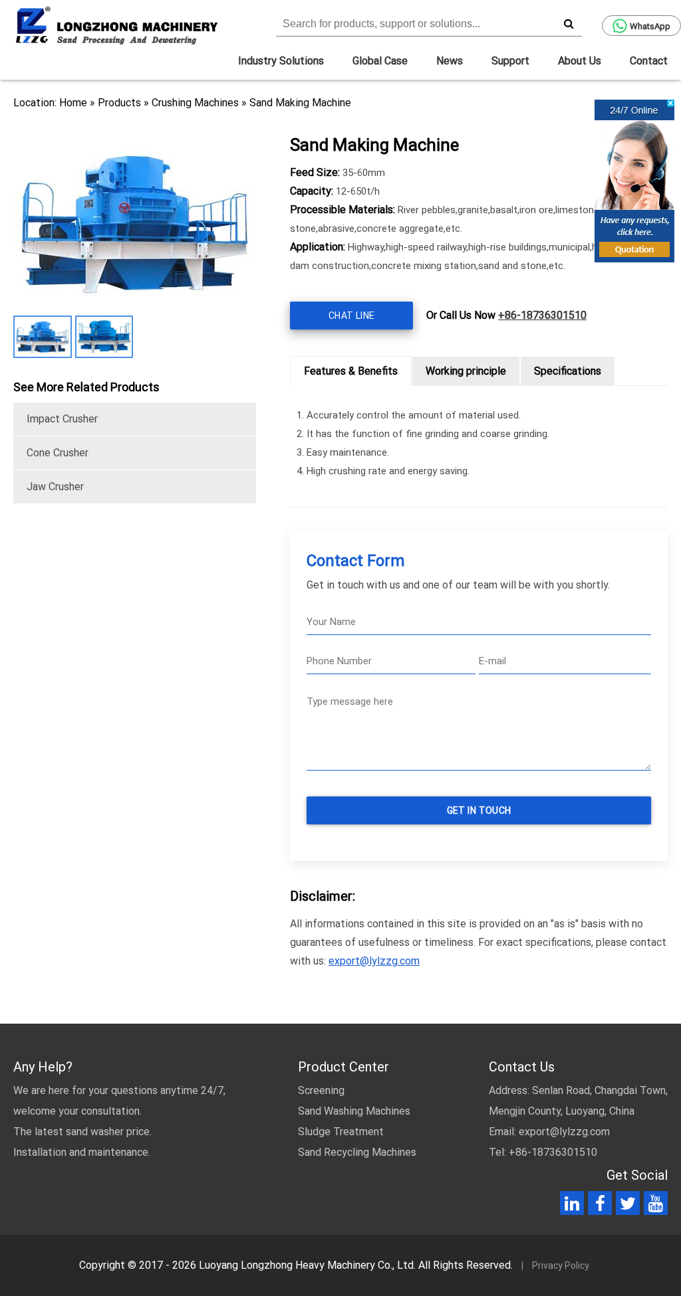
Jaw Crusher (55, 486)
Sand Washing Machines (354, 1111)
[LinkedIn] (572, 1206)
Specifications (567, 371)
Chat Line (352, 315)
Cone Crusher (57, 452)
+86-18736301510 (542, 315)
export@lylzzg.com (374, 961)
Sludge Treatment (341, 1131)
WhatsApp (650, 26)
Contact (649, 60)
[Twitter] (628, 1206)
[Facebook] (600, 1206)
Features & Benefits (351, 371)
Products (119, 102)
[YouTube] (655, 1206)
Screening (321, 1090)
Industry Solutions (281, 60)
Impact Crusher (62, 419)
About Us (579, 60)
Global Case (380, 60)
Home (73, 102)
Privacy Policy (560, 1265)
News (449, 60)
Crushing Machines (195, 102)
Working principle (466, 371)
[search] (568, 23)
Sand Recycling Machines (357, 1152)
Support (510, 60)
